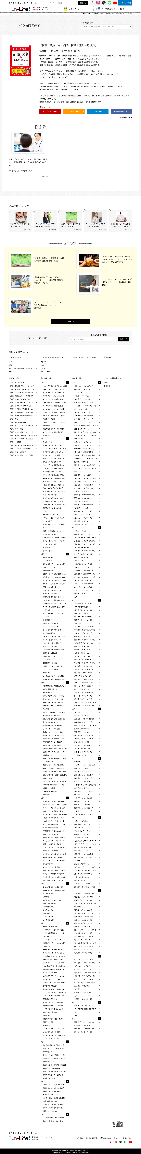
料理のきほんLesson (50, 1111)
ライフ (11, 362)
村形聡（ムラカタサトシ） (83, 900)
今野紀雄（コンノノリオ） (83, 564)
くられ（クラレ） (80, 531)
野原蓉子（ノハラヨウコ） (83, 804)
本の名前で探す (99, 14)
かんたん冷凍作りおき (50, 626)
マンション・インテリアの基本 (53, 409)
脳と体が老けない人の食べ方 (53, 887)
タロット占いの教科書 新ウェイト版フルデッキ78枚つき (56, 811)
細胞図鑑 (46, 795)
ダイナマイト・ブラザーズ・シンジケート (87, 725)
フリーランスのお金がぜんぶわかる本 (56, 996)
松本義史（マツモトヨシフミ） (85, 893)
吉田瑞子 (77, 989)
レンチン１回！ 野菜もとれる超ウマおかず (56, 1098)
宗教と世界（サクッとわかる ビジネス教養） (56, 752)
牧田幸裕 (77, 907)
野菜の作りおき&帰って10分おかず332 (56, 1058)
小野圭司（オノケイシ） (82, 396)
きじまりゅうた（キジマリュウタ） (86, 537)
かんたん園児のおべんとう (52, 640)
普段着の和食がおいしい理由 (53, 1005)
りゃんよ (77, 1015)
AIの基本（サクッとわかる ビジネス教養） (56, 458)
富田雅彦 (77, 712)
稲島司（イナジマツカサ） (83, 514)
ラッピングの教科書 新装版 (53, 1104)
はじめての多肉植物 (50, 973)
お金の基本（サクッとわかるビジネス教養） (56, 505)
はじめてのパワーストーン (52, 1038)
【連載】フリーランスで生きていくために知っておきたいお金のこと (23, 392)
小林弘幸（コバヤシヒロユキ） (85, 551)
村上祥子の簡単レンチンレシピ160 (55, 386)
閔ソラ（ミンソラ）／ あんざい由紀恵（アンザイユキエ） (87, 930)
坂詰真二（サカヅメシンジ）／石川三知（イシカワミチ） (87, 669)
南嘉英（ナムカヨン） (82, 771)
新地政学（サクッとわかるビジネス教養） (56, 706)
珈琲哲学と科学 (48, 570)
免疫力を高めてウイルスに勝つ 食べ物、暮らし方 (56, 429)
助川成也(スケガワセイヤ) (83, 673)
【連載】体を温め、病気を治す (19, 448)
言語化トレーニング (50, 567)
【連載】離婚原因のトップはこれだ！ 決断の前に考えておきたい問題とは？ (23, 396)
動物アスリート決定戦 (50, 851)
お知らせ (107, 386)
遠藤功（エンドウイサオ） (83, 445)
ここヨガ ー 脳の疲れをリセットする (56, 643)
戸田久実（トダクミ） (82, 742)
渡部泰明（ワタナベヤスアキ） (85, 1029)
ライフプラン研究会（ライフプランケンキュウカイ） (87, 1009)
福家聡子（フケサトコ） (82, 824)
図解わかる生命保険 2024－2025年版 (56, 719)
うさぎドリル (47, 511)
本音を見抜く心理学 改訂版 (53, 949)
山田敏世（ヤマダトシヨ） (83, 992)
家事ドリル (46, 673)
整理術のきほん (48, 755)
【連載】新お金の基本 (16, 383)
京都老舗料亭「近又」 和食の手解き (55, 603)
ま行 (42, 383)
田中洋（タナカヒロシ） (82, 729)
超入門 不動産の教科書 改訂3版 (54, 824)
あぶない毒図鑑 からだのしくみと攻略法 (56, 452)
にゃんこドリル (48, 916)
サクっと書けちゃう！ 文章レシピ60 (55, 771)
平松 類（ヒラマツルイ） (83, 831)
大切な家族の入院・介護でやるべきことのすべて (56, 880)
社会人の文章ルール (50, 791)
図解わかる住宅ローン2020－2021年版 (56, 768)
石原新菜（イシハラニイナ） (84, 508)
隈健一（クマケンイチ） (82, 557)
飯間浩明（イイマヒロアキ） (84, 475)
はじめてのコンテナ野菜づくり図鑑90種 (56, 979)
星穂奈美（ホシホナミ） (82, 837)
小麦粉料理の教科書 (50, 646)
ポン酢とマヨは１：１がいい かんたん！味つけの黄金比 (56, 1002)
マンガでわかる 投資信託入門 (53, 867)
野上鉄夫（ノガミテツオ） (83, 778)
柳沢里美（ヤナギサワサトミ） (85, 976)
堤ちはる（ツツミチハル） (83, 745)
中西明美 (77, 762)
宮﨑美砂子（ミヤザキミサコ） (85, 916)
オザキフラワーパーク (82, 409)
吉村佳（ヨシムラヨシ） (82, 996)
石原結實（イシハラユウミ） (84, 524)
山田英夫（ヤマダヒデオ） (83, 969)
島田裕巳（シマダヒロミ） (83, 656)
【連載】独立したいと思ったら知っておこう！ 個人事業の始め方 (23, 406)
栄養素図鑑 (46, 547)
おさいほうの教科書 (50, 495)
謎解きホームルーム (50, 903)
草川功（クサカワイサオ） (83, 580)
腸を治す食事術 (48, 864)
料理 (10, 365)
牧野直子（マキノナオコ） (83, 949)
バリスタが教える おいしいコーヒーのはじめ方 (56, 1009)
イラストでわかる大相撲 (51, 455)
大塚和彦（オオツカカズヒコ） (85, 495)
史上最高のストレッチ (50, 722)
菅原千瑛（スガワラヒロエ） (84, 623)
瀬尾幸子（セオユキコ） (82, 650)
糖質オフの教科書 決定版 (52, 844)
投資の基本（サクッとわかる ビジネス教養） (56, 801)
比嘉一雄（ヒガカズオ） (82, 877)
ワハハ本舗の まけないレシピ (53, 1121)
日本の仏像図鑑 (48, 893)
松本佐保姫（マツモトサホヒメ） (85, 943)
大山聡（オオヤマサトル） (83, 392)
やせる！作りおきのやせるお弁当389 (56, 874)
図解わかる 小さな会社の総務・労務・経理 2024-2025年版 (56, 765)
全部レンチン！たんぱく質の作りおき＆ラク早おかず (56, 732)
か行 (42, 554)
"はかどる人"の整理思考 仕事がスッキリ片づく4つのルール (56, 982)
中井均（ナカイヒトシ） (82, 781)
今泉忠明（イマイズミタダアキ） (85, 478)
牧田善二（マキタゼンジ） (83, 926)
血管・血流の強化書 (50, 587)
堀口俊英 (77, 860)
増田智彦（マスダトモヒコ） (84, 913)
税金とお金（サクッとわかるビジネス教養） (56, 702)
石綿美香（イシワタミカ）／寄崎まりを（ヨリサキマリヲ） (87, 406)
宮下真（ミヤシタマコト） (83, 910)
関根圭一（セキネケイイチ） (84, 646)
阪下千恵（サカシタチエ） (83, 696)
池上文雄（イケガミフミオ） (84, 501)
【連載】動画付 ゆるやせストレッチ (22, 435)
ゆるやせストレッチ (50, 1078)
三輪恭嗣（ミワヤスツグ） (83, 933)
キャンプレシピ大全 (50, 593)
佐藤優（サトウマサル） (82, 653)
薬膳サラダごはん (49, 1062)
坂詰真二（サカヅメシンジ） (84, 692)
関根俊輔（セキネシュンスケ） (85, 640)
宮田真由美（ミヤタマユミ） (84, 940)
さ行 (42, 682)
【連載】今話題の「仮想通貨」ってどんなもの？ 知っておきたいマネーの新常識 (23, 409)
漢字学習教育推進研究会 (82, 547)
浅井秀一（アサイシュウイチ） (85, 465)
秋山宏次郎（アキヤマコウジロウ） (86, 432)
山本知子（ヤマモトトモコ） (84, 979)
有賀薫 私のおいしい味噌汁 (53, 445)
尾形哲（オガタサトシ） (82, 429)
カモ (75, 597)
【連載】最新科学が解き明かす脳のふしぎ (23, 416)
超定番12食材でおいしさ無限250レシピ (56, 814)
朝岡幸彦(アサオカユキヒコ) (84, 448)
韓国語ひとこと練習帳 (50, 623)
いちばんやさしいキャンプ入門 (53, 518)
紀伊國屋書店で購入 (121, 111)
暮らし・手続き (46, 372)
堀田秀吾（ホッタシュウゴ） (84, 854)
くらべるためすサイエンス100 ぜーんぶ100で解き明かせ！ (56, 590)
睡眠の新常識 (47, 692)
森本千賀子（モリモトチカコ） (85, 946)
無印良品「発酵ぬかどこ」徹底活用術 (56, 416)
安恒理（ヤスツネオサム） (83, 999)
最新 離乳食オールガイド (52, 1101)
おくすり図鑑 (47, 521)
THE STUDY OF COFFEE (51, 762)
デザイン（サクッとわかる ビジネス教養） (56, 808)
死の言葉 (46, 709)
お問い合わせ (127, 1138)
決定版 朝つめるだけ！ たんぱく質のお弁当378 (56, 818)
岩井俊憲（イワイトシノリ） (84, 419)
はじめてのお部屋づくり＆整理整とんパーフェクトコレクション (56, 930)
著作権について (105, 1138)
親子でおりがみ (48, 551)
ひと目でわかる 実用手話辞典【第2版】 (56, 992)
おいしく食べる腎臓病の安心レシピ (55, 465)
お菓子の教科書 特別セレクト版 (54, 537)
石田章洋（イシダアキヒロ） (84, 488)
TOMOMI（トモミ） (81, 755)
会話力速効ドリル (49, 656)
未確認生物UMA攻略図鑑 (51, 1068)
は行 (42, 923)
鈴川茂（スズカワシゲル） (83, 699)
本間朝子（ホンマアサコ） (83, 884)
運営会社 (117, 1138)
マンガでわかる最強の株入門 (53, 432)
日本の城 (46, 897)
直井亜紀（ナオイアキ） (82, 788)
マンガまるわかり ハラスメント (54, 1029)
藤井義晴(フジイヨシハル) (83, 851)
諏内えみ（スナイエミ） (82, 613)
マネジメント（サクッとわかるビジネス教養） (56, 396)
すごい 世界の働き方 (50, 689)
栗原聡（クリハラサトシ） (83, 534)
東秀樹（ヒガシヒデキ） (82, 821)
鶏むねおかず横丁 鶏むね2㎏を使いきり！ (56, 804)
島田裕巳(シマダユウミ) (82, 676)
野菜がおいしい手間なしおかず (53, 1048)
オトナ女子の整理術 (50, 534)
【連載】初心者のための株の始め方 (21, 445)
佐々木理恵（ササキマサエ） (84, 643)
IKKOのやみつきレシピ (51, 514)
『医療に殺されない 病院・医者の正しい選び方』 (56, 485)
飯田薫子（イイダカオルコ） (84, 402)
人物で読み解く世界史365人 (52, 725)
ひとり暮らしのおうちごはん (53, 940)
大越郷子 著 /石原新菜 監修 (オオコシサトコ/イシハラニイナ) (87, 455)
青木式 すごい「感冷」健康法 (53, 488)
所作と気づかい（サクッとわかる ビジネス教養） (56, 699)
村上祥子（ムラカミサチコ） (84, 897)
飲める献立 (46, 913)
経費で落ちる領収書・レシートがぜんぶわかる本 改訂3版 (56, 597)
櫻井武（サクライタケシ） (83, 610)
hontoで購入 (97, 111)
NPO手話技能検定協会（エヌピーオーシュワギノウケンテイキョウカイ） (87, 425)
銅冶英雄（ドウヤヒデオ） (83, 722)
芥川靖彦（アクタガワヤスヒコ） (85, 481)
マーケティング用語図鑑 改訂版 (54, 402)
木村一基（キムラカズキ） (83, 587)
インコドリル (47, 528)
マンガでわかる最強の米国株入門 (54, 412)
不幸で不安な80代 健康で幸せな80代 (56, 989)
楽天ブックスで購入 (50, 111)
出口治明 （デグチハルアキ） (84, 719)
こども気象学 (47, 610)
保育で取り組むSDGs (50, 999)
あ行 (42, 439)
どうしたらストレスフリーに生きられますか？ (56, 847)
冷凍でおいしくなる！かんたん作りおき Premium (56, 1088)
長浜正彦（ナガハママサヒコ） (85, 768)
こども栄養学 (47, 561)
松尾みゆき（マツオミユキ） (84, 923)
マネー (43, 365)
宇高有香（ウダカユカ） (82, 389)
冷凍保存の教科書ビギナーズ (53, 1108)
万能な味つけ (47, 936)
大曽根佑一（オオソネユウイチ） (85, 435)
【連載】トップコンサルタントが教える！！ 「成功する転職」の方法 (23, 425)
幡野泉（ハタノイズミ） (82, 834)
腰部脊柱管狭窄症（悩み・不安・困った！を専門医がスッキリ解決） (56, 1045)
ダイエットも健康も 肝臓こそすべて (55, 607)
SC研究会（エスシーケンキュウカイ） (87, 458)
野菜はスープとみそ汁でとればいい (55, 1071)
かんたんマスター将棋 (50, 669)
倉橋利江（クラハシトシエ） (84, 593)
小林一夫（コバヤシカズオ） (84, 584)
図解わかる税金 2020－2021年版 (55, 775)
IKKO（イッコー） (80, 472)
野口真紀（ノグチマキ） (82, 795)
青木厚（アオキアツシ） (82, 412)
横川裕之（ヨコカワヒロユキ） (85, 963)
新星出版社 (35, 9)
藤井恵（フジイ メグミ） (83, 847)
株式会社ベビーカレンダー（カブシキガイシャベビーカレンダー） (87, 857)
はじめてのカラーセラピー (52, 1032)
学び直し (44, 362)
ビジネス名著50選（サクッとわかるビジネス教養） (56, 933)
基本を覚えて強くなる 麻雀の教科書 (55, 392)
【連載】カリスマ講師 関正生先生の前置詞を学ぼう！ (23, 439)
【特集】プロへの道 (16, 429)
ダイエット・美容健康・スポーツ (23, 171)
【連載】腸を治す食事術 (17, 422)
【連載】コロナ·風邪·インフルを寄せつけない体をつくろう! (23, 432)
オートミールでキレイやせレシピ (54, 854)
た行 (42, 798)
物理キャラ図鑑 (48, 1022)
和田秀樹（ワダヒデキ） (82, 1025)
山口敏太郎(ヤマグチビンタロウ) (85, 982)
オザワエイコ (79, 439)
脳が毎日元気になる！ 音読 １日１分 (55, 900)
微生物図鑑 (46, 1025)
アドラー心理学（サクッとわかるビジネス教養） (56, 491)
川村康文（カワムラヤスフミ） (85, 577)
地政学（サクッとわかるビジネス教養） (56, 870)
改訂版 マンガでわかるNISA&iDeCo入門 (56, 422)
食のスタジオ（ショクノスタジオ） (86, 702)
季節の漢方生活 (48, 557)
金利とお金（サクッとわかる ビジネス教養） (56, 564)
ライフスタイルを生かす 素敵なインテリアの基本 (56, 781)
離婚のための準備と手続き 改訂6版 (55, 1091)
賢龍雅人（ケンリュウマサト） (85, 544)
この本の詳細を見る (123, 117)
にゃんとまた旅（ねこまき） (84, 814)
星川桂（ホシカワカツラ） (83, 874)
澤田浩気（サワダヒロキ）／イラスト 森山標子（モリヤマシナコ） (87, 617)
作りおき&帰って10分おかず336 (54, 877)
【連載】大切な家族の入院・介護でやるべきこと (23, 455)
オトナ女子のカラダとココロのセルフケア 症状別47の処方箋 (56, 524)
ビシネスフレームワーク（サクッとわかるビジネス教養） (56, 963)
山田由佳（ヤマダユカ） (82, 986)
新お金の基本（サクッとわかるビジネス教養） (56, 696)
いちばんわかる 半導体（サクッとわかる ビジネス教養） (56, 448)
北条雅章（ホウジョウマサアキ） (85, 870)
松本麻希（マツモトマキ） (83, 953)
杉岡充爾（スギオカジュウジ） (85, 630)
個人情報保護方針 (91, 1138)
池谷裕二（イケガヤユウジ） (84, 485)
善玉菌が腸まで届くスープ (52, 715)
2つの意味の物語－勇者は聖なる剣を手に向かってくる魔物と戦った (56, 966)
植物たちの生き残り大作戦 (52, 745)
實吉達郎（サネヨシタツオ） (84, 666)
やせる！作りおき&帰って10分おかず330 (56, 1055)
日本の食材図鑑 (48, 907)
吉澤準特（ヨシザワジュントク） (85, 973)
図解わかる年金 (48, 778)
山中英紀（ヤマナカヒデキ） (84, 959)
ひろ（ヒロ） (79, 827)
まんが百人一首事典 (50, 1012)
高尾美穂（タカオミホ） (82, 732)
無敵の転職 (46, 425)
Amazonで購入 (74, 111)
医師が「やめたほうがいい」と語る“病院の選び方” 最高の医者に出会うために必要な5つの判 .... (28, 162)
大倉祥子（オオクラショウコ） (85, 505)
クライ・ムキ (79, 561)
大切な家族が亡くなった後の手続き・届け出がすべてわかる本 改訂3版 (56, 831)
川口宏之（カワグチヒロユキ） (85, 541)
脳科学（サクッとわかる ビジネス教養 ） (56, 890)
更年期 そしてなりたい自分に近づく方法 (56, 584)
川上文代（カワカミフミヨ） (84, 590)
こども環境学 (47, 620)
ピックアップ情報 (125, 3)
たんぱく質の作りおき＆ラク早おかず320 (56, 860)
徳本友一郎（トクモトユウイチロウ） (87, 735)
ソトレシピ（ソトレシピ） (83, 633)
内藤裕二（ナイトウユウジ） (84, 775)
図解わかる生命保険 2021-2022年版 (55, 758)
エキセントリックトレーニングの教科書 (56, 541)
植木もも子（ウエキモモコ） (84, 452)
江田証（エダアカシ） (82, 491)
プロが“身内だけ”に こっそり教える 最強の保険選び (56, 785)
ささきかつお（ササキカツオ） (85, 626)
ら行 (42, 1081)
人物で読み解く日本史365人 (52, 742)
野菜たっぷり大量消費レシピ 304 (54, 1065)
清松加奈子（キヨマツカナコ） (85, 574)
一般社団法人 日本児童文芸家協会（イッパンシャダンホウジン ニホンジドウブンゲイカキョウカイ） (87, 785)
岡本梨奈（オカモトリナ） (83, 511)
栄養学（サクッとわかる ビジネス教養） (56, 478)
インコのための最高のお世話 (53, 481)
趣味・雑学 (13, 372)
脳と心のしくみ (48, 910)
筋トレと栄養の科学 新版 (52, 630)
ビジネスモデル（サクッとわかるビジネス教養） (56, 976)
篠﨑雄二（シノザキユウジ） (84, 682)
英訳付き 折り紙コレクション (53, 531)
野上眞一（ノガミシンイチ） (84, 791)
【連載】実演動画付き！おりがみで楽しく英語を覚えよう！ (23, 412)
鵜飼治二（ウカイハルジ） (83, 422)
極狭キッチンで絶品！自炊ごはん (54, 574)
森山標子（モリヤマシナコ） (84, 936)
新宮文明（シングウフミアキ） (85, 706)
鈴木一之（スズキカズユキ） (84, 686)
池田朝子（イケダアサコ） (83, 518)
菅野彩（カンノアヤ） (82, 567)
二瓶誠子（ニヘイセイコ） (83, 811)
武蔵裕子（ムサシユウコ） (83, 920)
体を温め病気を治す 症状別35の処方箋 (56, 676)
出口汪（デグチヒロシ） (82, 748)
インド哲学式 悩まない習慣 (52, 472)
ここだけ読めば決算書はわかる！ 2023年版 (56, 600)
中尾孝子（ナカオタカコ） (83, 798)
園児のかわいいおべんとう (52, 508)
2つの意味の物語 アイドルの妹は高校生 (56, 956)
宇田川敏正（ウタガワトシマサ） (85, 468)
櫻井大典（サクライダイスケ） (85, 659)
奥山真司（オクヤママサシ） (84, 521)
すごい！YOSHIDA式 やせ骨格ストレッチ (56, 712)
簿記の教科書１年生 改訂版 (53, 1019)
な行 (42, 884)
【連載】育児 (13, 419)
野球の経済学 (47, 1052)
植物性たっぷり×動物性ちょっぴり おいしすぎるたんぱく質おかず (56, 739)
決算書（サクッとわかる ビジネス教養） (56, 577)
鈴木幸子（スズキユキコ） (83, 636)
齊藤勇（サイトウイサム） (83, 620)
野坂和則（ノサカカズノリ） (84, 808)
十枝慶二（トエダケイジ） (83, 715)
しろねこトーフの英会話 (51, 729)
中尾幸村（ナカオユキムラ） (84, 801)
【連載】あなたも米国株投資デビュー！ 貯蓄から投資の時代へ (23, 399)
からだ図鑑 (46, 659)
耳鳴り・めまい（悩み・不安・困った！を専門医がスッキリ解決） (56, 389)
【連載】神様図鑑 (15, 442)
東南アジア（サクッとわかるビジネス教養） (56, 857)
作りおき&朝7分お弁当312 (52, 827)
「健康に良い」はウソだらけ (53, 666)
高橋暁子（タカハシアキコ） (84, 739)
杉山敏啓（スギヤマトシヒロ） (85, 663)
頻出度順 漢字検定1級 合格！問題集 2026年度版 (56, 969)
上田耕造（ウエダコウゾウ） (84, 442)
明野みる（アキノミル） (82, 498)
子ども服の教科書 (49, 633)
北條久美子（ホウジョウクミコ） (85, 841)
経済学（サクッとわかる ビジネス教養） (56, 679)
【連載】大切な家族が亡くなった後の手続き (23, 402)
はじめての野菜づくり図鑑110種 (54, 1035)
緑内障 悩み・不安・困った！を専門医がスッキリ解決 (56, 1085)
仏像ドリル (46, 1015)
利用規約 (79, 1138)
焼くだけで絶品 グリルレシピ (53, 613)
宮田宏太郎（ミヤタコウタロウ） (85, 903)
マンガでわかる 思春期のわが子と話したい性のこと (56, 399)
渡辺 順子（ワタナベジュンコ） (85, 1022)
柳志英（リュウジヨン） (82, 1005)
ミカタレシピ (47, 435)
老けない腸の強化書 (50, 986)
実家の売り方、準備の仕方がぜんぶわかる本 (56, 686)
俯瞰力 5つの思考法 (51, 926)
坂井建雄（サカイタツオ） (83, 603)
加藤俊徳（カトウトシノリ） (84, 570)
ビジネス (44, 368)
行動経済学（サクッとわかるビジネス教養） (56, 636)
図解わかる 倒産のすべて (52, 834)
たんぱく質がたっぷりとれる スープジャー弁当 (56, 841)
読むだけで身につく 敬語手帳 (53, 1075)
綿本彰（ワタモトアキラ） (83, 1032)
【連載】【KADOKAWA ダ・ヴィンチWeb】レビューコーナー (23, 386)
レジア (76, 1012)
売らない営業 (47, 442)
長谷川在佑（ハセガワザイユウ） (85, 844)
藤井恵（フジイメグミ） (82, 880)
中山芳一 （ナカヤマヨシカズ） (85, 765)
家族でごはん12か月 (50, 653)
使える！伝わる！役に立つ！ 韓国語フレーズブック (56, 580)
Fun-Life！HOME (89, 14)
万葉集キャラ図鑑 (49, 419)
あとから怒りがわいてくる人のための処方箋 (56, 498)
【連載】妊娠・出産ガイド (18, 452)
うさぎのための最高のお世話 (53, 468)
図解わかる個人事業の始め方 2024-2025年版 (56, 748)
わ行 (42, 1114)
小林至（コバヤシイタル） (83, 554)
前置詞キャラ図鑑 (49, 788)
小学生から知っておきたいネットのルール (56, 735)
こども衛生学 (47, 617)
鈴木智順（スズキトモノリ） (84, 679)
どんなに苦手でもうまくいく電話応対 (56, 821)
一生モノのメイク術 (50, 544)
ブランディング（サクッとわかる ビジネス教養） (56, 953)
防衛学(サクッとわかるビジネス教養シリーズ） (56, 959)
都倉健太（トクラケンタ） (83, 752)
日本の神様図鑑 (48, 920)
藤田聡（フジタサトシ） (82, 864)
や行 (42, 1042)
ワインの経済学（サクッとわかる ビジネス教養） (56, 1118)
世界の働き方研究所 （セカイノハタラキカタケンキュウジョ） (87, 607)
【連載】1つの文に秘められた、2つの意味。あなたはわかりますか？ (23, 389)
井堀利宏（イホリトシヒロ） (84, 416)
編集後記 (107, 383)
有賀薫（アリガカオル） (82, 399)
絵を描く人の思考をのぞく (52, 462)
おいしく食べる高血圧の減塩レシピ (55, 475)
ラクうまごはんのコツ (50, 1094)
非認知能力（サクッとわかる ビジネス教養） (56, 943)
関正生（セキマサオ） (82, 689)
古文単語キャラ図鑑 (50, 663)
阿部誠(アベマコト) (81, 462)
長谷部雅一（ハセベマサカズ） (85, 867)
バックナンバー (70, 321)
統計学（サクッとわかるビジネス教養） (56, 837)
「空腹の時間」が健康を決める (53, 650)
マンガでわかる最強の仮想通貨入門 (55, 406)
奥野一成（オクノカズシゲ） (84, 386)
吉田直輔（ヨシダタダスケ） (84, 966)
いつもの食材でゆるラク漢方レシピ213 (56, 501)
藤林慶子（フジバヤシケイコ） (85, 887)
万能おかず (46, 946)
